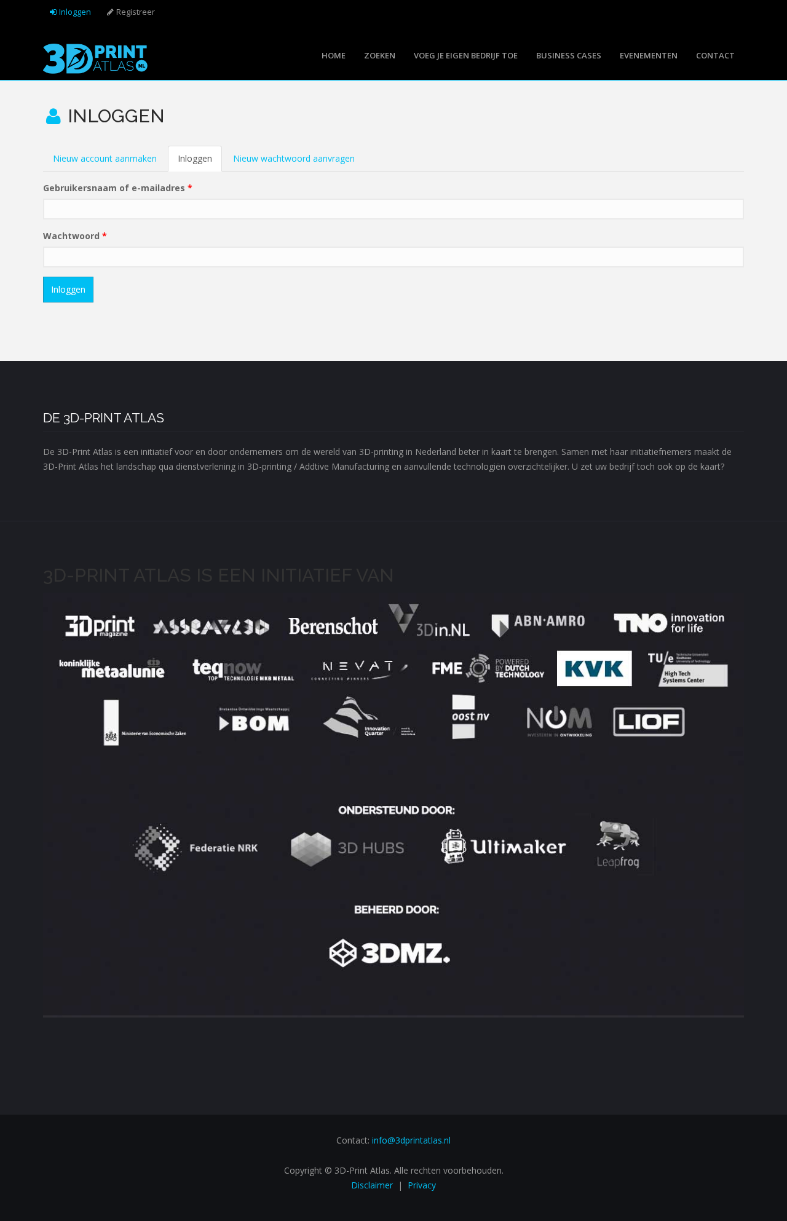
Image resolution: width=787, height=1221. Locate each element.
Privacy (422, 1185)
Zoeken (379, 55)
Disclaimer (372, 1185)
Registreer (135, 12)
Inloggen (75, 12)
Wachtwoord (75, 236)
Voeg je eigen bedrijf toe (466, 55)
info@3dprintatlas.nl (411, 1140)
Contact (715, 55)
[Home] (95, 57)
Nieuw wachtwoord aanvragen (294, 158)
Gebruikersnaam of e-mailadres (117, 188)
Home (334, 55)
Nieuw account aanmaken (105, 158)
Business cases (568, 55)
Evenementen (649, 55)
